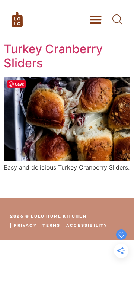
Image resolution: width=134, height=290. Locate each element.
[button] (95, 19)
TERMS (51, 225)
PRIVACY (25, 225)
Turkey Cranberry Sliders (53, 56)
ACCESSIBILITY (87, 225)
